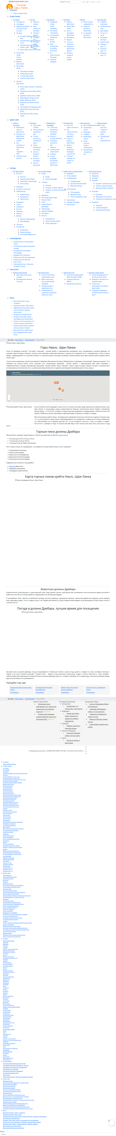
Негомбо (95, 178)
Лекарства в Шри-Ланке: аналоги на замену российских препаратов (72, 717)
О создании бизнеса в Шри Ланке (87, 35)
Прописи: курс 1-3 (103, 54)
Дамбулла (45, 195)
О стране (16, 20)
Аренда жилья (102, 123)
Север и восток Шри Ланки (73, 171)
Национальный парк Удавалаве (24, 257)
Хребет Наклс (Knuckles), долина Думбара (69, 689)
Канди (44, 173)
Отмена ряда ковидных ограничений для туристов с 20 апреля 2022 (46, 716)
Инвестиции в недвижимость (88, 23)
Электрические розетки (20, 157)
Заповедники (15, 238)
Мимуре (12, 466)
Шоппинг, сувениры (36, 159)
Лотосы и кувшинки (70, 43)
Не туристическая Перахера (54, 55)
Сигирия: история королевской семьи (55, 191)
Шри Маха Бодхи (76, 186)
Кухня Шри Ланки (20, 67)
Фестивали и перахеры (54, 32)
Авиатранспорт (68, 273)
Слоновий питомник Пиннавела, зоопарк (24, 247)
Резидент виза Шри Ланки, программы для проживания (23, 318)
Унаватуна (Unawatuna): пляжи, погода (97, 715)
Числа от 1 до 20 (104, 34)
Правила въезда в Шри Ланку (23, 305)
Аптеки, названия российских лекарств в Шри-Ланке (54, 161)
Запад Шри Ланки (95, 171)
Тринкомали (71, 200)
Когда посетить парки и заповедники (88, 144)
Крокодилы (70, 37)
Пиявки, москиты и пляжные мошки (72, 727)
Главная (13, 10)
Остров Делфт (71, 176)
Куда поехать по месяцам (37, 29)
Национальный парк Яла (22, 259)
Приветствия (104, 42)
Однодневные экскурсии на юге (88, 152)
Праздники (50, 20)
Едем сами (14, 120)
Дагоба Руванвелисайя (78, 183)
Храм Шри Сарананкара (28, 181)
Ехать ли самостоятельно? (71, 126)
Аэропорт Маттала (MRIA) (73, 280)
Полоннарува (71, 189)
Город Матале (50, 219)
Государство (20, 22)
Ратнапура (45, 213)
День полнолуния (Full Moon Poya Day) (54, 47)
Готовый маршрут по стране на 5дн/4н (71, 159)
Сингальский (101, 20)
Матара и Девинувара (27, 219)
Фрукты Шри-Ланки (70, 23)
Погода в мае (36, 38)
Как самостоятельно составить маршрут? (71, 133)
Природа (66, 20)
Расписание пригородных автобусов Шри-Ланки (100, 286)
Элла (43, 202)
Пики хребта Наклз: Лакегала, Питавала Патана (24, 265)
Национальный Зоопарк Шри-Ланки (24, 243)
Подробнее (14, 692)
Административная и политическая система (20, 29)
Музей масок (24, 199)
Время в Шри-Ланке (20, 63)
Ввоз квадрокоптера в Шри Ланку (23, 333)
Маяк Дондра (24, 221)
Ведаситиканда (25, 232)
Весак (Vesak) (52, 41)
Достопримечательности (88, 125)
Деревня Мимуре (47, 211)
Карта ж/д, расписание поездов (24, 276)
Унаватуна (19, 207)
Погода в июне (36, 43)
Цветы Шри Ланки (70, 27)
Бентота (19, 173)
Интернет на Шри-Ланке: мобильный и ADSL (20, 137)
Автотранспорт (43, 273)
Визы (12, 298)
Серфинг (87, 134)
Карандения (24, 197)
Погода (32, 20)
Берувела (95, 202)
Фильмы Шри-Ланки (20, 82)
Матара (18, 216)
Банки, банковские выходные (37, 147)
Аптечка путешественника (54, 137)
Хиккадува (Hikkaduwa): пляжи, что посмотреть (97, 710)
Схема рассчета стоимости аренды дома (103, 130)
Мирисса (19, 213)
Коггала (19, 209)
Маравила (95, 176)
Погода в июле (36, 47)
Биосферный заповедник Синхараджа (22, 252)
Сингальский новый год (54, 36)
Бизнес (82, 20)
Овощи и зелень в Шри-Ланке (72, 741)
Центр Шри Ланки (44, 171)
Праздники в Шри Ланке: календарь (53, 25)
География (20, 24)
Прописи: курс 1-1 (103, 45)
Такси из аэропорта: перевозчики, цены (48, 276)
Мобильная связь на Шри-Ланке (20, 130)
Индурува (19, 187)
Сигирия (44, 182)
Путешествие (68, 123)
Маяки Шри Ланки (87, 138)
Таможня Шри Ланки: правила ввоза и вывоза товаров (24, 327)
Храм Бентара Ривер (27, 179)
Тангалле (19, 224)
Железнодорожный (20, 273)
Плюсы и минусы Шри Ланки (70, 141)
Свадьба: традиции (53, 60)
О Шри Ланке (15, 16)
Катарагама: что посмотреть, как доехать (74, 707)
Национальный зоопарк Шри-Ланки (21, 689)
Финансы (33, 123)
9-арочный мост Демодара (47, 205)
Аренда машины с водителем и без (48, 287)
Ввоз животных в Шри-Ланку (23, 330)
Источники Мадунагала (28, 234)
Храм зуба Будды (51, 179)
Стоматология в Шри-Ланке (54, 151)
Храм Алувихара (51, 223)
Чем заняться (85, 123)
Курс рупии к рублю (37, 126)
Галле (18, 204)
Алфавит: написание (104, 23)
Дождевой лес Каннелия (22, 255)
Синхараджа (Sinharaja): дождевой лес (44, 689)
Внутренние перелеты (74, 284)
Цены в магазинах (36, 164)
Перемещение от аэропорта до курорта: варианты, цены (49, 293)
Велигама (19, 211)
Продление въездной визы (23, 314)
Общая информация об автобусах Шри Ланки (100, 276)
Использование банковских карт (37, 132)
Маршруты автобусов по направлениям (100, 280)
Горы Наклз (17, 262)
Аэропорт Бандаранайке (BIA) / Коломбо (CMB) (75, 276)
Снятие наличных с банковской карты (37, 140)
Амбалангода (20, 191)
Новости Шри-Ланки (20, 13)
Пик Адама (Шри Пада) (49, 197)
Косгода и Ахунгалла (23, 189)
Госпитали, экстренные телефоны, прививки (54, 131)
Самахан (53, 154)
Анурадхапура (71, 178)
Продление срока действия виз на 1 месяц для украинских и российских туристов (46, 708)
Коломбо (95, 180)
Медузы (69, 40)
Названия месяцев (103, 39)
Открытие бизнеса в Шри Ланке (87, 29)
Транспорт (14, 269)
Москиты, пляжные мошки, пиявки (70, 56)
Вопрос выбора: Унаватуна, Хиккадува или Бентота (71, 149)
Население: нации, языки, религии (20, 56)
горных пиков (63, 435)
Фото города (24, 183)
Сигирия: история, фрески (54, 187)
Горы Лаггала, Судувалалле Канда (95, 689)
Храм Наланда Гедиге (52, 221)
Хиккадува (19, 202)
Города (13, 168)
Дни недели (104, 31)
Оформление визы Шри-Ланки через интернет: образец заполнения (24, 310)
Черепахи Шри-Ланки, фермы (71, 49)
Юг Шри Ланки (18, 171)
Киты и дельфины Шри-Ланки (70, 33)
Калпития (95, 173)
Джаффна (70, 173)
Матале (44, 215)
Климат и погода (36, 23)
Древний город (76, 194)
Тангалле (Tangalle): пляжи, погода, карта (72, 734)
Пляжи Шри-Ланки (88, 129)
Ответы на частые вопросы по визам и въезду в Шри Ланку (24, 322)
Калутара (95, 191)
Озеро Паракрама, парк (79, 197)
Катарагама (20, 227)
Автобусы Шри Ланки (96, 273)
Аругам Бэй (71, 204)
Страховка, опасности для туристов (54, 144)
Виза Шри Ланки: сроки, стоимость (21, 302)
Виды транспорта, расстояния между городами (48, 281)
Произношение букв (104, 27)
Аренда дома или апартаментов (104, 138)
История (19, 33)
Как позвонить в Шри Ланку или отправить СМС (20, 148)
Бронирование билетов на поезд (24, 280)
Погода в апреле (36, 34)
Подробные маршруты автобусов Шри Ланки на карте (100, 293)
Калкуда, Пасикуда (73, 202)
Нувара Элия (46, 200)
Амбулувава (46, 209)
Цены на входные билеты (36, 154)
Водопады (87, 132)
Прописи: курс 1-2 (103, 50)
